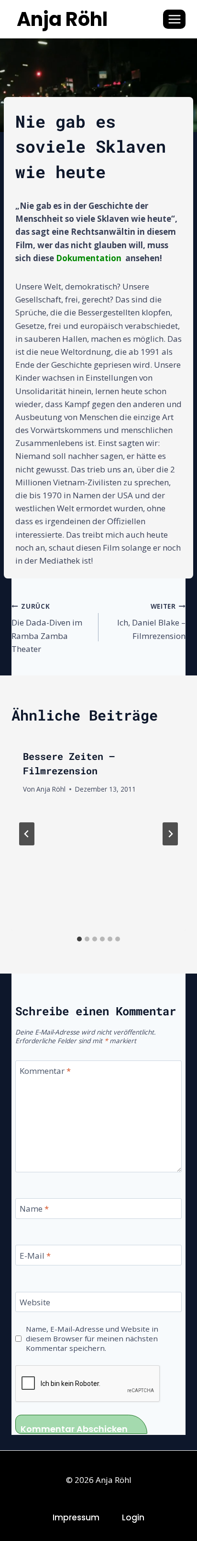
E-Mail (35, 1255)
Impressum (76, 1517)
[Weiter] (170, 833)
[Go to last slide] (26, 833)
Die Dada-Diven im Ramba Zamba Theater (46, 628)
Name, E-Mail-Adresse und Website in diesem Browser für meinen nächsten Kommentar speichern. (92, 1338)
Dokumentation (88, 258)
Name (34, 1209)
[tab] (79, 939)
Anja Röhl (51, 789)
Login (133, 1517)
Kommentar (45, 1071)
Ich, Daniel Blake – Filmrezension (151, 621)
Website (35, 1302)
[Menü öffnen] (174, 19)
